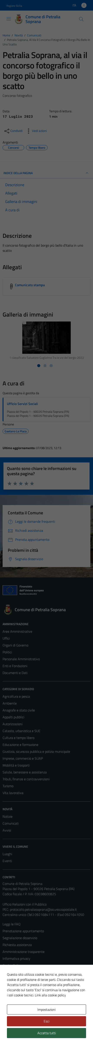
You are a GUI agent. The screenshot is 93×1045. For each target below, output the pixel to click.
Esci (46, 1021)
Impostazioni (46, 1009)
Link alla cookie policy (50, 995)
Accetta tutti (46, 1033)
